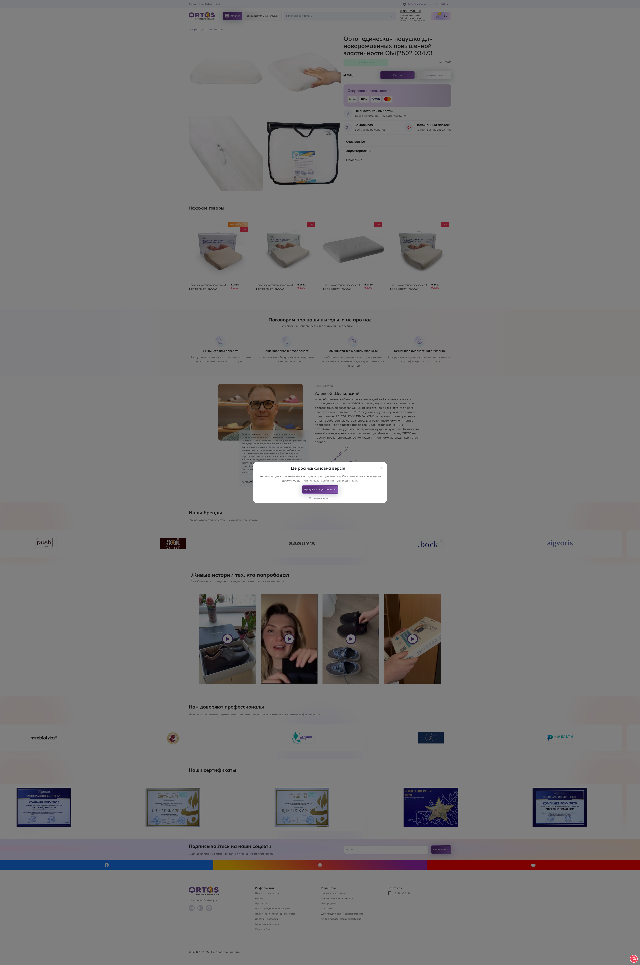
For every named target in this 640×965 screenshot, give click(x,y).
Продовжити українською (320, 489)
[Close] (381, 468)
